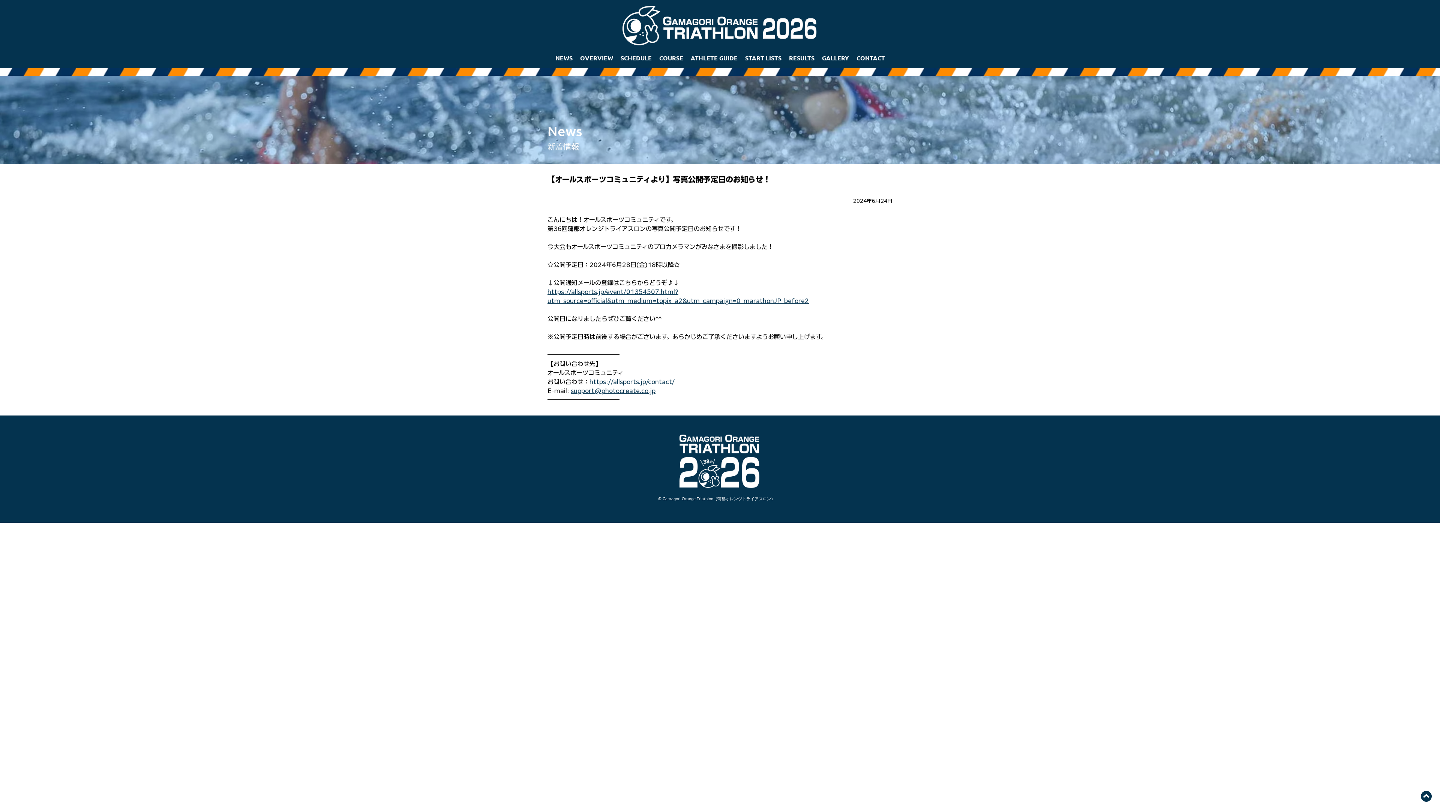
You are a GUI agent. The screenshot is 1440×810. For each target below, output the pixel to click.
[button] (596, 58)
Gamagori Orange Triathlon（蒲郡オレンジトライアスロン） (719, 498)
